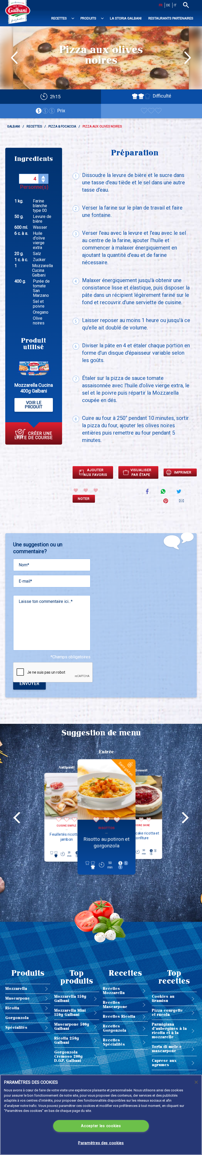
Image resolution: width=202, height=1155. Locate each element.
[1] (76, 490)
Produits (88, 18)
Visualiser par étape (141, 472)
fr (161, 5)
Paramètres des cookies (101, 1143)
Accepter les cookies (101, 1126)
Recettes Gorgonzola (114, 1028)
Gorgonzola (17, 1018)
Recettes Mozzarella (114, 991)
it (175, 5)
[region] (101, 1115)
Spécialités (16, 1028)
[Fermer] (196, 1082)
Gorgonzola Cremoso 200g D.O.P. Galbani (68, 1056)
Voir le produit (33, 404)
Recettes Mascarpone (115, 1005)
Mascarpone (17, 998)
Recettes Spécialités (114, 1042)
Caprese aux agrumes (164, 1063)
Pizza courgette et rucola (167, 1013)
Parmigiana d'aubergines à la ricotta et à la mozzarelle (169, 1030)
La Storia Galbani (126, 18)
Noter (84, 499)
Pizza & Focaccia (62, 126)
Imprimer (182, 472)
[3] (96, 490)
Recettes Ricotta (119, 1017)
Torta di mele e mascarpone (167, 1049)
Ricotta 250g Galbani (66, 1040)
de (168, 5)
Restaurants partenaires (170, 18)
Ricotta (12, 1008)
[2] (86, 490)
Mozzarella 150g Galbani (70, 999)
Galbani (13, 126)
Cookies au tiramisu (163, 999)
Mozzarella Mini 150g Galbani (70, 1013)
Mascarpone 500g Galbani (71, 1026)
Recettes (59, 18)
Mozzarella (16, 989)
